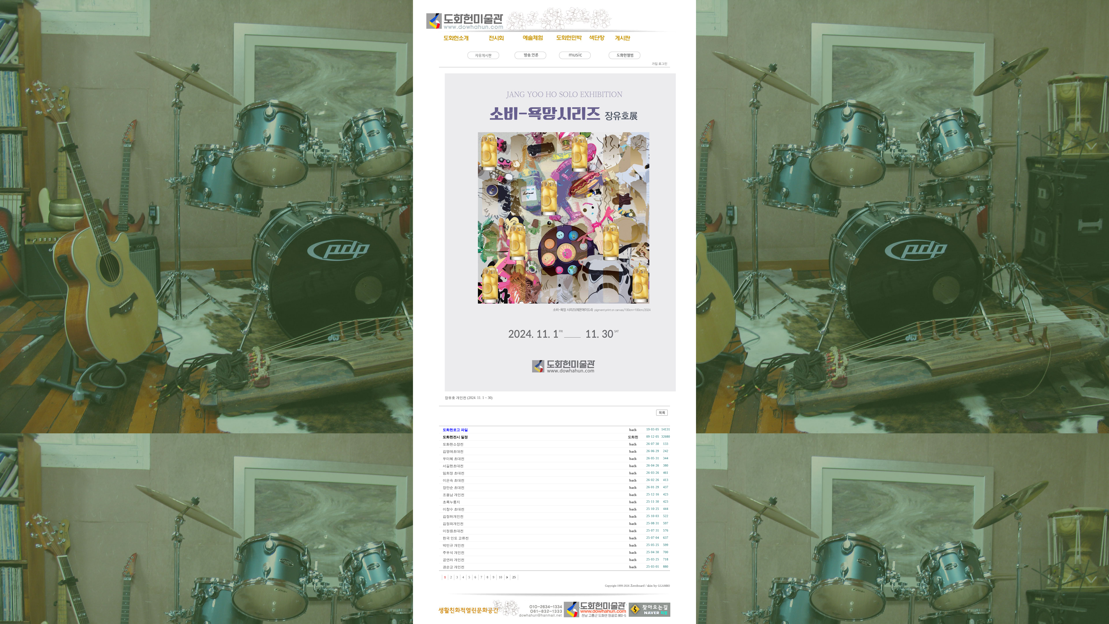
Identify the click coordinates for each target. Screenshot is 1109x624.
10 (500, 577)
